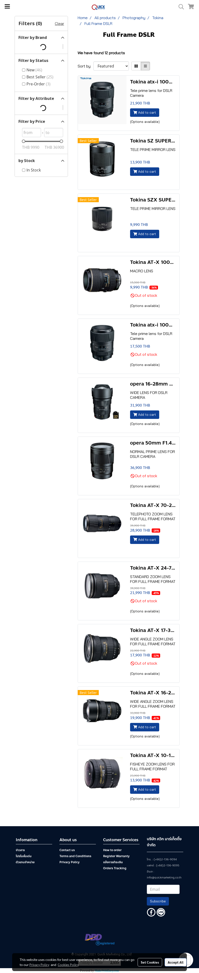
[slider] (23, 141)
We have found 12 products (101, 52)
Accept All (175, 962)
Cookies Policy (68, 964)
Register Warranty (116, 856)
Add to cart (146, 112)
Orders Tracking (114, 868)
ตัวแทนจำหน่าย (25, 862)
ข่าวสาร (20, 850)
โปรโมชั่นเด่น (24, 856)
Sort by (85, 66)
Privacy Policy (69, 862)
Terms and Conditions (75, 856)
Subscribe (158, 901)
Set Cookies (150, 962)
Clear (59, 23)
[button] (179, 6)
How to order (112, 850)
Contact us (67, 850)
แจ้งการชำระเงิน (113, 862)
